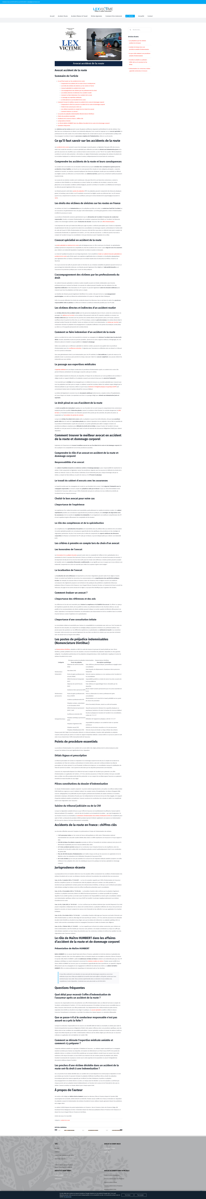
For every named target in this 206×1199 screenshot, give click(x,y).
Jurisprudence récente (64, 121)
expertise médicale (61, 369)
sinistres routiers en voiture (95, 961)
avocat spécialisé (96, 1010)
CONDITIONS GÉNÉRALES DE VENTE (64, 1155)
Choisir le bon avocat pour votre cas (71, 107)
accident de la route (65, 1120)
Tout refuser (127, 1195)
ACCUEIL (57, 1148)
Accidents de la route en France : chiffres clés (70, 118)
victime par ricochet (113, 322)
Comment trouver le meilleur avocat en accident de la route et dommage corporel (81, 102)
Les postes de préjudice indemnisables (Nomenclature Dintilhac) (76, 114)
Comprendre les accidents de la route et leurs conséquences (78, 83)
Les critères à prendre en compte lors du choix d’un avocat (77, 109)
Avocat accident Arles (110, 1189)
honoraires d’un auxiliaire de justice (67, 555)
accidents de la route (63, 147)
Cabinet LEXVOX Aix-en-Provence (64, 1165)
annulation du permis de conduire (73, 415)
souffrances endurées (75, 348)
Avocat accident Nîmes (110, 1182)
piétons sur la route (68, 315)
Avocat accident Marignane (111, 1175)
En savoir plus (67, 1196)
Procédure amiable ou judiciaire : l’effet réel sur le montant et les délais (138, 62)
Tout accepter (140, 1195)
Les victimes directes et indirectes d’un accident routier (76, 92)
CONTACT (57, 1152)
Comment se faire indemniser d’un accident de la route (76, 95)
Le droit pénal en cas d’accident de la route (73, 100)
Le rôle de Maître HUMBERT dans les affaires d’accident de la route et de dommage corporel (84, 123)
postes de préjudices (78, 191)
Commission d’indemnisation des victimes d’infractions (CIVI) (93, 815)
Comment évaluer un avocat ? (69, 111)
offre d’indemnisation (108, 221)
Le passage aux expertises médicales (71, 97)
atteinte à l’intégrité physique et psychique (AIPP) (102, 386)
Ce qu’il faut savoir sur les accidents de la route (71, 81)
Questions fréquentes (64, 125)
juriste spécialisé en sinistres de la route (67, 245)
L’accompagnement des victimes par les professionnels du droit (79, 90)
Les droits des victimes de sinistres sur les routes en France (77, 86)
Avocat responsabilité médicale (63, 1167)
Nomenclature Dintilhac (63, 649)
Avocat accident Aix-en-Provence (113, 1186)
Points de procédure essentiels (66, 116)
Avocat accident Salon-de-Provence (114, 1178)
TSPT (56, 198)
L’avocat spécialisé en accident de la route (73, 88)
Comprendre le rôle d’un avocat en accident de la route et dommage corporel (83, 104)
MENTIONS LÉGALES (60, 1159)
